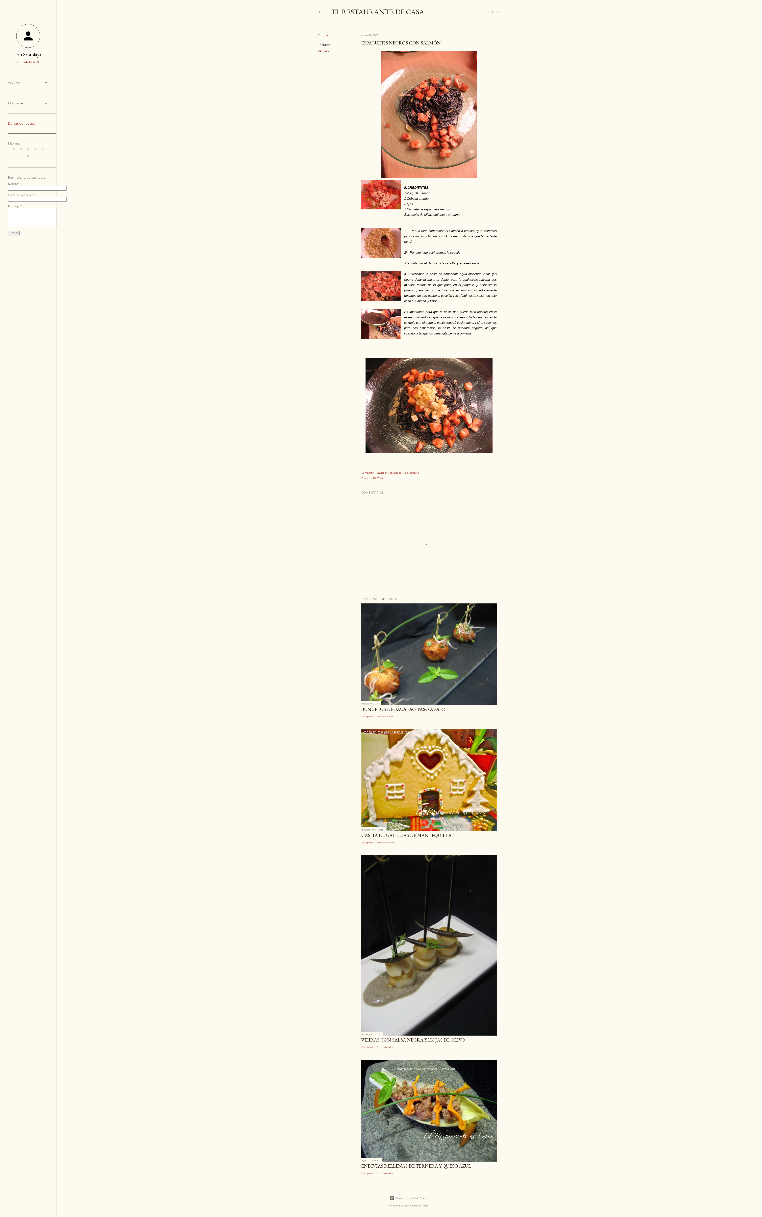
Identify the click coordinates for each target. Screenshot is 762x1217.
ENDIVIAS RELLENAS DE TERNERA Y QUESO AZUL (416, 1166)
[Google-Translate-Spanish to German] (28, 150)
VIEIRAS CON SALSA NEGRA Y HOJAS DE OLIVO (413, 1040)
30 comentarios (386, 842)
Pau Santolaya (28, 54)
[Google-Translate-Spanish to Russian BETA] (28, 158)
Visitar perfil (28, 62)
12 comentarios (385, 716)
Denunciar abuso (21, 123)
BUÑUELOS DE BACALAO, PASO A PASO (403, 709)
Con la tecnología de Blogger (412, 1198)
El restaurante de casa (378, 11)
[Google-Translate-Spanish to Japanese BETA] (35, 150)
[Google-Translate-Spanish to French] (21, 150)
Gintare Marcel (420, 1205)
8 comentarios (385, 1047)
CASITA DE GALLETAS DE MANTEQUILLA (406, 835)
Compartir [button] (325, 35)
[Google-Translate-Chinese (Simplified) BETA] (14, 150)
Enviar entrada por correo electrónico (398, 472)
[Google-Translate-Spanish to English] (42, 150)
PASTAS (323, 51)
